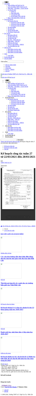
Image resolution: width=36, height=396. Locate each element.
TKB (5, 54)
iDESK (6, 391)
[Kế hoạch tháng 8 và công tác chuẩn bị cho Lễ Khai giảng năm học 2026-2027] (11, 302)
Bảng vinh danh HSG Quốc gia (16, 18)
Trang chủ (3, 141)
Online (6, 385)
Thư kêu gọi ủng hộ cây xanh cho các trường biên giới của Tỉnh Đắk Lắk (17, 284)
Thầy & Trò (7, 47)
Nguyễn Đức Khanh (11, 387)
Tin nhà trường (12, 27)
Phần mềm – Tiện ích (13, 41)
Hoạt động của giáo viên (14, 51)
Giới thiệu (7, 3)
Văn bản (7, 66)
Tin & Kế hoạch (8, 19)
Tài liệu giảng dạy (13, 36)
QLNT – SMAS (9, 69)
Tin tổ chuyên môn (13, 30)
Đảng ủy (13, 11)
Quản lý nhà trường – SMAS (16, 44)
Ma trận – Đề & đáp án (14, 40)
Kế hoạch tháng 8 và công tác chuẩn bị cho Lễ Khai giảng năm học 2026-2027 (17, 308)
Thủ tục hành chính (10, 65)
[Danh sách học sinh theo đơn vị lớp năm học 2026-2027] (11, 327)
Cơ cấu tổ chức (12, 10)
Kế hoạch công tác (13, 21)
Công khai (8, 68)
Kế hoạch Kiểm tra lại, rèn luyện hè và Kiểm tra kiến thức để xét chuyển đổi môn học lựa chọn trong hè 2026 (18, 358)
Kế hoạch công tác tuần (17, 22)
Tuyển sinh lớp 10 (9, 57)
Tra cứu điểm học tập (13, 46)
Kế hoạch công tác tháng (18, 24)
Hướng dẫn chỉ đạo (6, 253)
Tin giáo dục (11, 29)
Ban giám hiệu (15, 13)
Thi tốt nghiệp (8, 58)
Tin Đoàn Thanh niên (14, 32)
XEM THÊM (19, 234)
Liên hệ (7, 71)
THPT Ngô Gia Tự (6, 162)
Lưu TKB (10, 55)
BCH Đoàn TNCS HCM (18, 16)
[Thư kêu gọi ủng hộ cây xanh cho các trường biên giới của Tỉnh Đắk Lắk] (11, 278)
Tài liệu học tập (12, 38)
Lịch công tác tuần (9, 230)
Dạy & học (7, 33)
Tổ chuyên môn (15, 14)
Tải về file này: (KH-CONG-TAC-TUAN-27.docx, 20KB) (18, 226)
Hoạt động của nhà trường (15, 52)
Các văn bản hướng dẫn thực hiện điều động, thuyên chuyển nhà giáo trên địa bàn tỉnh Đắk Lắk (17, 258)
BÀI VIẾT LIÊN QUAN (8, 234)
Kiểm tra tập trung (13, 43)
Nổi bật (6, 149)
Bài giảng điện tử (12, 35)
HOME (6, 2)
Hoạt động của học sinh (14, 49)
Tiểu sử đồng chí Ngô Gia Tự (16, 5)
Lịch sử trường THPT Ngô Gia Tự (17, 7)
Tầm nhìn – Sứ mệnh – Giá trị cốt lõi (18, 8)
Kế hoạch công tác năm (17, 25)
